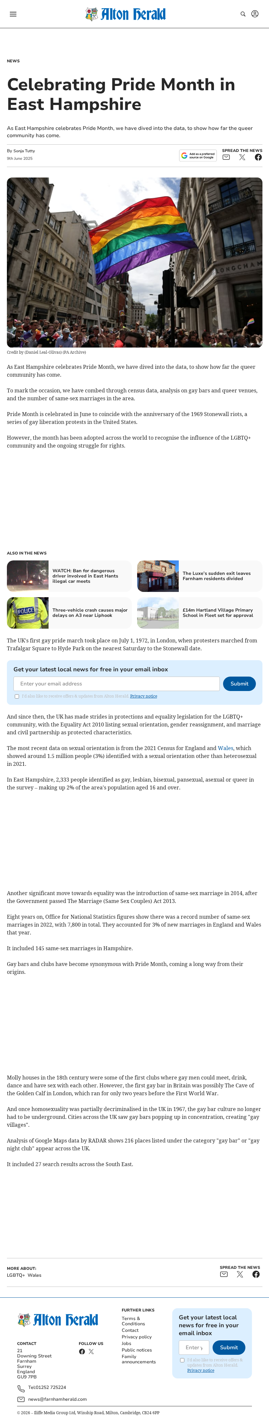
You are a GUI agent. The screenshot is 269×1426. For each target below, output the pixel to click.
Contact (130, 1330)
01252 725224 (51, 1388)
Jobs (126, 1343)
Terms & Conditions (133, 1321)
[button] (13, 14)
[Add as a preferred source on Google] (198, 155)
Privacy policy (137, 1337)
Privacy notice (143, 696)
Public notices (137, 1350)
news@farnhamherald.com (57, 1399)
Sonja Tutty (24, 151)
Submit (239, 683)
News (13, 61)
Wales (225, 748)
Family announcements (139, 1359)
